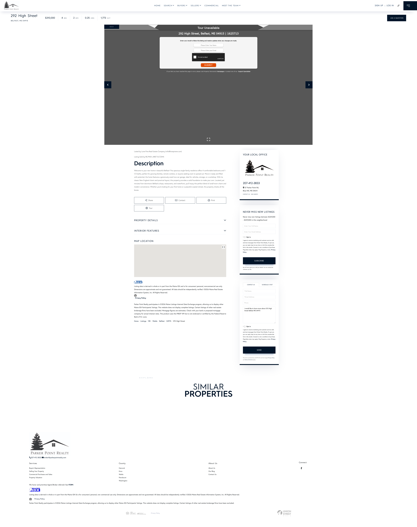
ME (149, 321)
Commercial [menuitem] (211, 6)
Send (259, 350)
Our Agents (254, 194)
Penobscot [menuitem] (122, 477)
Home (136, 321)
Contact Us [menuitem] (212, 474)
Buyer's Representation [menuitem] (37, 468)
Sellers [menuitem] (195, 6)
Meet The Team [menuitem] (230, 6)
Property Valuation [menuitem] (35, 477)
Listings (143, 321)
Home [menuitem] (157, 6)
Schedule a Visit (267, 285)
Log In (390, 5)
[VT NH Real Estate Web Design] (284, 513)
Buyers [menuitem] (181, 6)
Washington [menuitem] (123, 481)
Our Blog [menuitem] (211, 471)
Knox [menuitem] (120, 471)
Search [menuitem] (168, 6)
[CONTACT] (396, 18)
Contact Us (246, 194)
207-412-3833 (251, 183)
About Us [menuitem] (211, 468)
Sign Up (379, 5)
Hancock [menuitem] (122, 468)
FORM (71, 485)
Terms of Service (249, 359)
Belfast (162, 321)
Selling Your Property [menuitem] (36, 471)
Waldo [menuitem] (121, 474)
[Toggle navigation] (410, 5)
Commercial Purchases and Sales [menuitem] (40, 474)
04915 (168, 321)
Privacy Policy (140, 298)
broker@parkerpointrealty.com (55, 458)
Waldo (154, 321)
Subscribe (259, 261)
